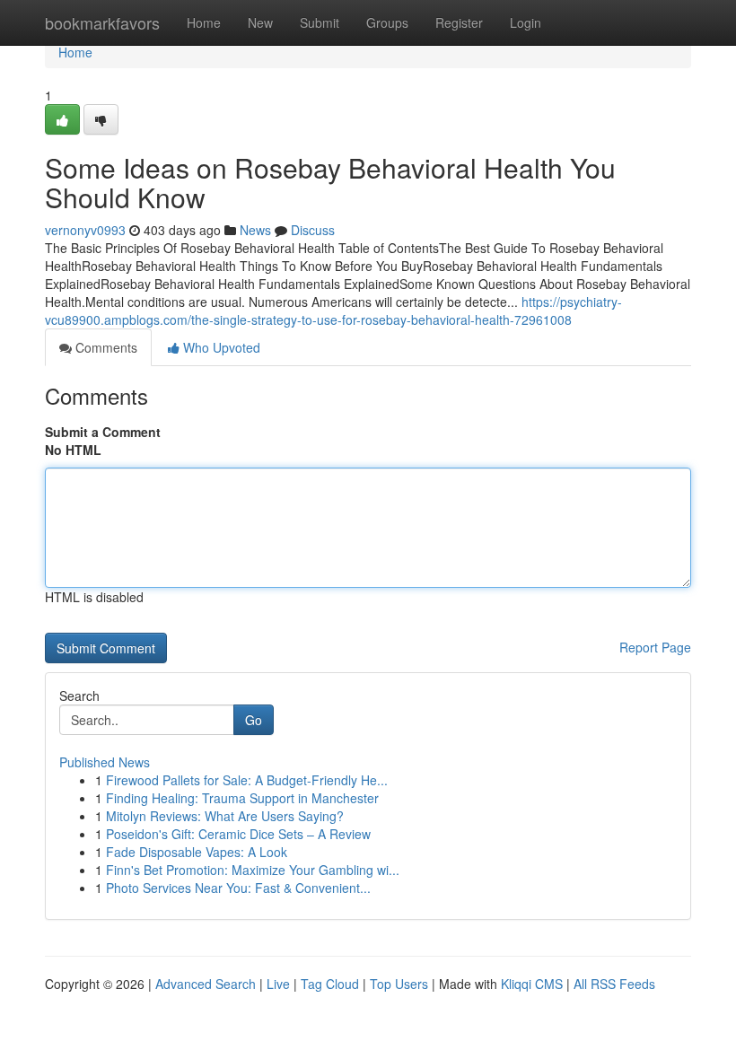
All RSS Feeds (614, 984)
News (255, 230)
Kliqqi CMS (532, 984)
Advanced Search (205, 984)
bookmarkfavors (102, 22)
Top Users (399, 984)
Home (204, 22)
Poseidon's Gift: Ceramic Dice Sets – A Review (238, 834)
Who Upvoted (220, 347)
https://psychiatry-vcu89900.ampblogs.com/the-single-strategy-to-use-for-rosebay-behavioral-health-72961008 (333, 310)
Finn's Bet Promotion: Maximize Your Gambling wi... (252, 870)
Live (278, 984)
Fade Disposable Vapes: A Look (196, 852)
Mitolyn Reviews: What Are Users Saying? (225, 816)
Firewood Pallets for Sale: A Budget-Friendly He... (247, 780)
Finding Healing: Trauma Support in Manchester (242, 798)
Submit (319, 22)
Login (525, 22)
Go (253, 720)
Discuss (313, 230)
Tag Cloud (330, 984)
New (260, 22)
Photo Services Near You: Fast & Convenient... (238, 888)
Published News (104, 762)
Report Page (655, 647)
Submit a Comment (103, 432)
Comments (104, 347)
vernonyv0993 (85, 230)
